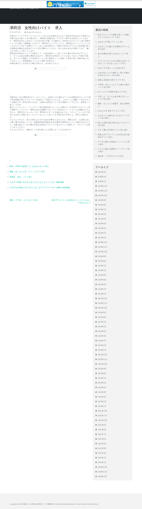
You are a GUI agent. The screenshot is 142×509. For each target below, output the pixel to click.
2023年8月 (102, 317)
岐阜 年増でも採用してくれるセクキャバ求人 (29, 166)
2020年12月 (102, 467)
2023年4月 (102, 336)
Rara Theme (75, 504)
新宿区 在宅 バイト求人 (21, 177)
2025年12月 (102, 186)
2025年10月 (102, 195)
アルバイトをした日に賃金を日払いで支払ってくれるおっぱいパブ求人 (114, 62)
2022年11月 (102, 359)
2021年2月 (102, 457)
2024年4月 (102, 279)
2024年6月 (102, 270)
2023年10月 (102, 308)
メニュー (126, 5)
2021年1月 (102, 462)
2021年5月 (102, 443)
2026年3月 (102, 172)
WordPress (94, 504)
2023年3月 (102, 340)
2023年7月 (102, 322)
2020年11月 (102, 471)
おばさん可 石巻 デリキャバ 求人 (111, 111)
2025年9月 (102, 200)
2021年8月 (102, 429)
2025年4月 (102, 223)
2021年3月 (102, 453)
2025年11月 (102, 191)
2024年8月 (102, 261)
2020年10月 (102, 476)
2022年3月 (102, 397)
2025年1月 (102, 237)
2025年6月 (102, 214)
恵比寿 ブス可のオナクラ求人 (111, 156)
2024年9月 (102, 256)
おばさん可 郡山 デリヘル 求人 (110, 42)
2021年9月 (102, 425)
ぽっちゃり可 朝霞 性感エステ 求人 (112, 92)
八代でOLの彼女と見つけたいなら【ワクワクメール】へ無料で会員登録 (40, 187)
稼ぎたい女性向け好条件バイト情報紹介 (41, 5)
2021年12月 (102, 411)
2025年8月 (102, 205)
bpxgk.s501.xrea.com (34, 32)
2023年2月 (102, 345)
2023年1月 (102, 350)
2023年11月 (102, 303)
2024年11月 (102, 247)
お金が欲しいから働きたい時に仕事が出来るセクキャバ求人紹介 (114, 73)
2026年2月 (102, 176)
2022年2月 (102, 401)
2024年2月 (102, 289)
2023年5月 (102, 331)
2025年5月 (102, 219)
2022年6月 (102, 383)
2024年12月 (102, 242)
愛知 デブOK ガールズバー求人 (24, 200)
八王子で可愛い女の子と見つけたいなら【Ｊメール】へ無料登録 (37, 182)
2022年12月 (102, 354)
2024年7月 (102, 265)
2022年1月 (102, 406)
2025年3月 (102, 228)
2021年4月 (102, 448)
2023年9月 (102, 312)
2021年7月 (102, 434)
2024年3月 (102, 284)
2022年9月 (102, 368)
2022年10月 (102, 364)
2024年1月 (102, 294)
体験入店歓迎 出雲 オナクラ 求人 (111, 80)
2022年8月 (102, 373)
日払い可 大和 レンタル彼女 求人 (111, 68)
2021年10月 (102, 420)
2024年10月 (102, 251)
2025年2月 (102, 233)
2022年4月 (102, 392)
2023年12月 (102, 298)
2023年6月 (102, 326)
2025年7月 (102, 209)
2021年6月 (102, 439)
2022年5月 (102, 387)
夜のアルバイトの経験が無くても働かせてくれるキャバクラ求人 (114, 35)
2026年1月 (102, 181)
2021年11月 (102, 415)
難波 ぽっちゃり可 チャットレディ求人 (27, 171)
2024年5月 (102, 275)
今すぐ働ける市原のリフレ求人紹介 (113, 130)
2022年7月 (102, 378)
